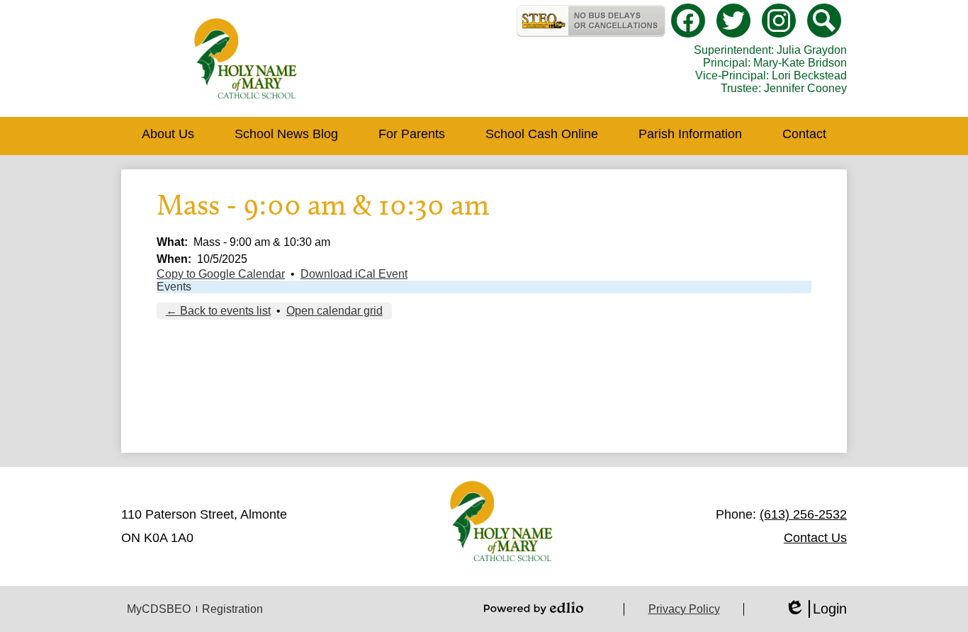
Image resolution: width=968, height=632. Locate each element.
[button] (168, 136)
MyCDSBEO (159, 609)
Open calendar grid (334, 311)
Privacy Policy (684, 609)
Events (174, 287)
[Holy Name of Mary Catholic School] (245, 58)
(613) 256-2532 (803, 514)
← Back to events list (218, 311)
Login (815, 609)
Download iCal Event (353, 274)
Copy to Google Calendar (221, 274)
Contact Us (815, 538)
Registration (232, 609)
